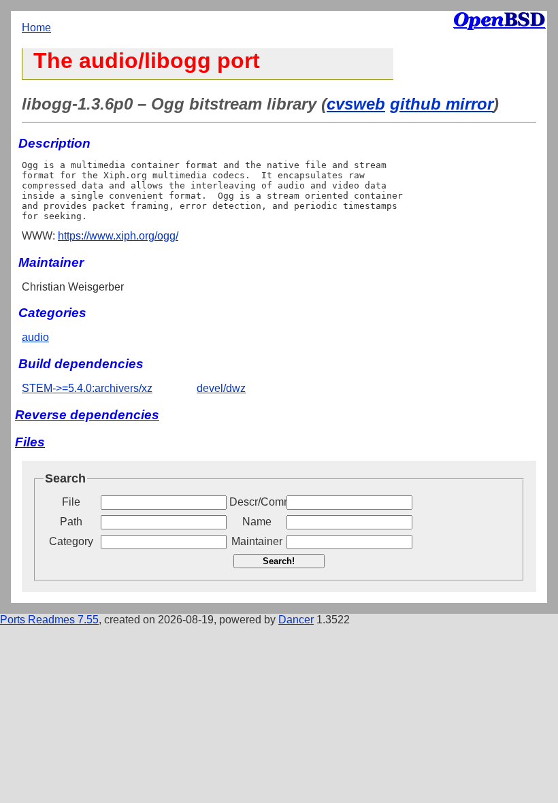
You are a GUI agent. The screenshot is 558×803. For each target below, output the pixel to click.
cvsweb (356, 104)
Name (257, 521)
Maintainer (256, 541)
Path (71, 521)
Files (30, 442)
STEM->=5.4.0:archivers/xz (87, 388)
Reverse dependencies (87, 415)
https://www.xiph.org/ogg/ (118, 236)
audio (35, 337)
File (71, 502)
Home (36, 27)
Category (71, 541)
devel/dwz (221, 388)
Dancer (296, 619)
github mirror (441, 104)
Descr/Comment (256, 502)
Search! (279, 561)
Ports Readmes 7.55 (49, 619)
